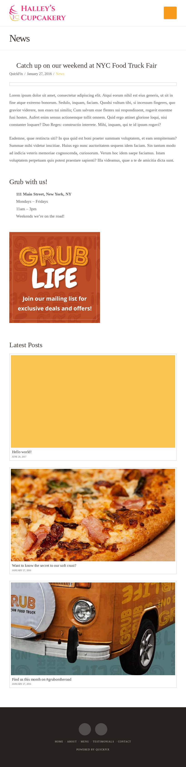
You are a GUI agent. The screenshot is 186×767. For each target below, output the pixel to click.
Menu (85, 741)
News (60, 74)
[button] (170, 13)
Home (59, 741)
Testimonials (103, 741)
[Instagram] (101, 729)
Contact (124, 741)
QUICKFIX (103, 749)
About (72, 741)
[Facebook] (85, 729)
